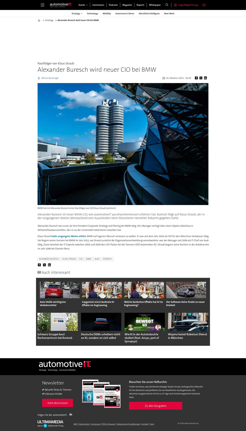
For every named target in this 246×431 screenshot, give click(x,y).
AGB (75, 424)
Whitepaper (155, 4)
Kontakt (145, 424)
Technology (92, 13)
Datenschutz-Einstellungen (128, 424)
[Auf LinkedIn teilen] (206, 78)
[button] (43, 328)
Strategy (76, 13)
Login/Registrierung (188, 4)
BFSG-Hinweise (108, 424)
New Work (169, 13)
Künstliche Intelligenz (149, 13)
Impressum (96, 424)
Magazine (127, 4)
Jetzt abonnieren (57, 403)
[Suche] (167, 5)
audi (97, 259)
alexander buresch (49, 259)
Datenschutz (84, 424)
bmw (88, 259)
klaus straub (69, 259)
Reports (140, 4)
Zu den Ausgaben (155, 406)
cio (81, 259)
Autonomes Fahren (124, 13)
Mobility (107, 13)
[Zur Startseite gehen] (60, 5)
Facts (152, 424)
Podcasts (113, 4)
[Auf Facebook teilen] (197, 78)
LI (71, 414)
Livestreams (98, 4)
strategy (107, 259)
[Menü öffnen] (42, 5)
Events (82, 4)
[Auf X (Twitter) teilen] (201, 78)
